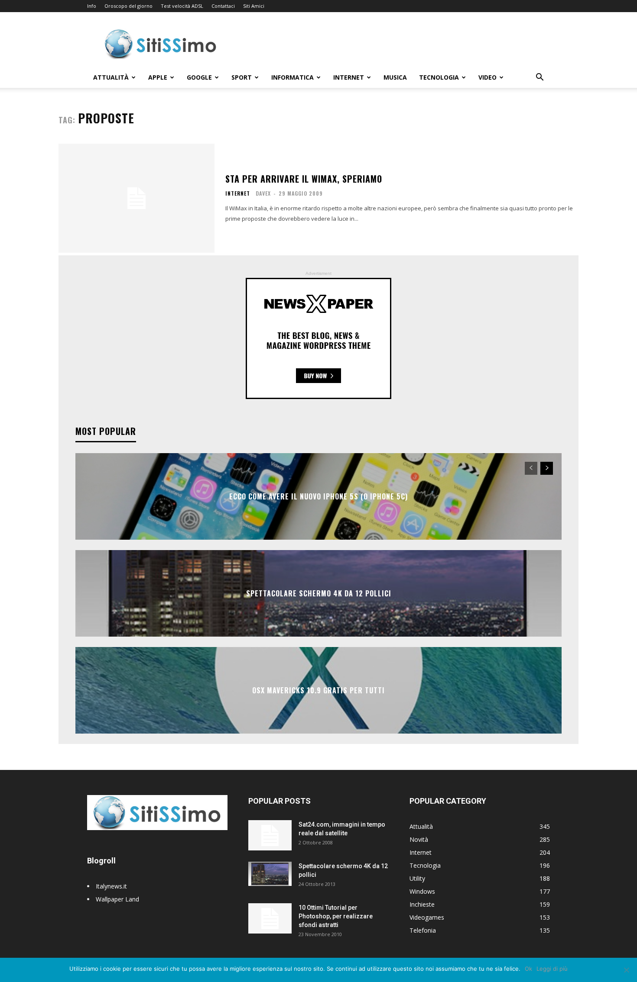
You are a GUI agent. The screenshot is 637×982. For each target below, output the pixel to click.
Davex (263, 193)
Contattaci (223, 6)
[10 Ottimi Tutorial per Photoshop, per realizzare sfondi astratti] (270, 918)
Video (487, 77)
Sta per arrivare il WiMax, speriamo (303, 178)
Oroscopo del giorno (128, 6)
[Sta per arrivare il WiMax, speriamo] (136, 198)
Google (199, 77)
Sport (241, 77)
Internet (348, 77)
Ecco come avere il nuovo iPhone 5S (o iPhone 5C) (318, 496)
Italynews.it (111, 886)
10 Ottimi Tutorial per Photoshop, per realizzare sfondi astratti (336, 916)
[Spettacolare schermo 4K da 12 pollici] (270, 874)
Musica (395, 77)
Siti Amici (253, 6)
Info (91, 6)
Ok (528, 968)
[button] (539, 78)
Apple (157, 77)
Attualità (111, 77)
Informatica (292, 77)
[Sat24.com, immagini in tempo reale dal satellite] (270, 835)
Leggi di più (552, 968)
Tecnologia (439, 77)
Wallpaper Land (117, 899)
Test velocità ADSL (182, 6)
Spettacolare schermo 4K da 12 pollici (318, 593)
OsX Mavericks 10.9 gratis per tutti (318, 690)
